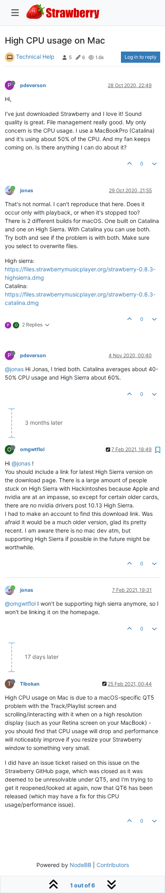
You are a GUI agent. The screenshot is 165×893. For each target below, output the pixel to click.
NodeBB (80, 864)
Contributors (113, 864)
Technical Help (35, 56)
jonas (26, 190)
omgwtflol (32, 449)
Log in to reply (141, 57)
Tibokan (30, 684)
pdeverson (33, 85)
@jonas (14, 369)
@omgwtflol (20, 603)
